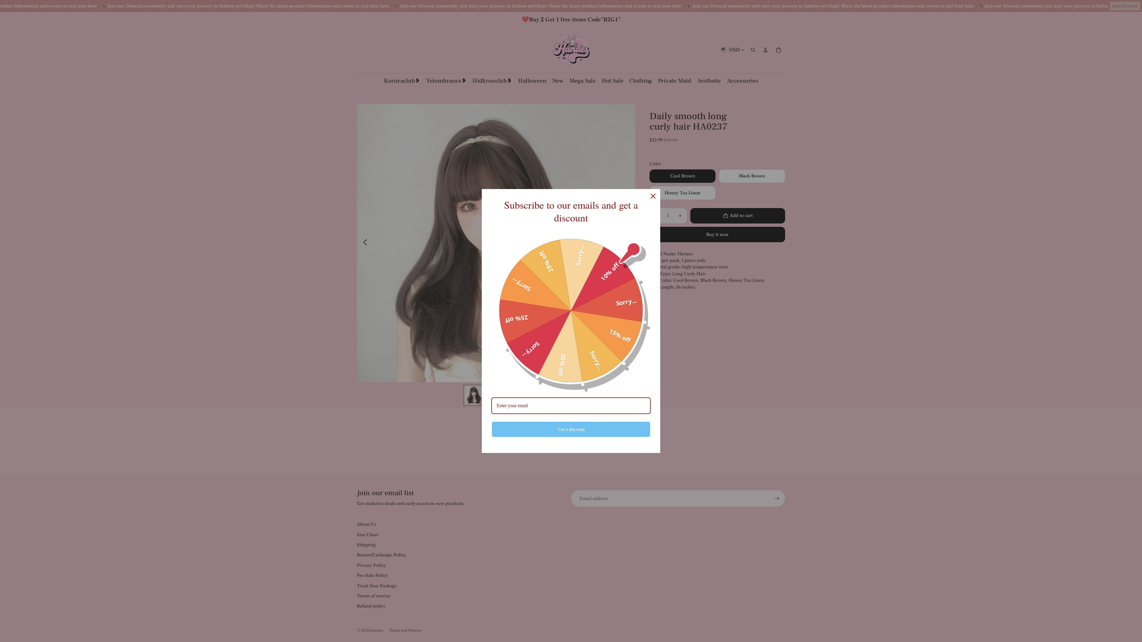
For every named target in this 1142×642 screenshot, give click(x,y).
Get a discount (571, 429)
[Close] (653, 196)
